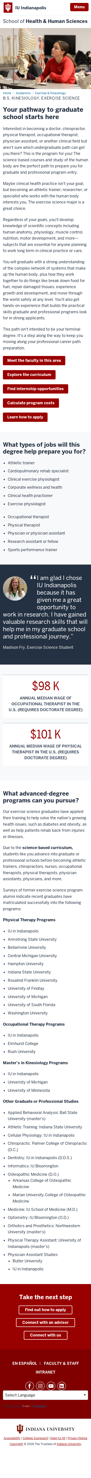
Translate (38, 1406)
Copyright (16, 1444)
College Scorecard (35, 1438)
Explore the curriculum (29, 374)
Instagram (40, 1386)
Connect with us (45, 1335)
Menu (79, 7)
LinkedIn (61, 1386)
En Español (24, 1363)
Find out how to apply (45, 1309)
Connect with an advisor (45, 1322)
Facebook (29, 1386)
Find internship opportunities (35, 388)
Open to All (57, 1438)
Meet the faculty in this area (34, 360)
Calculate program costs (31, 402)
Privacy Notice (77, 1438)
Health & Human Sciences (45, 21)
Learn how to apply (25, 417)
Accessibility (12, 1438)
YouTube (51, 1386)
